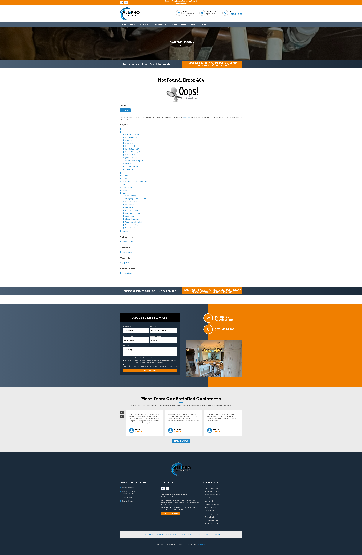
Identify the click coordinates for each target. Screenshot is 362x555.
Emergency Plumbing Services (135, 199)
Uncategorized (128, 242)
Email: (153, 326)
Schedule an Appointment (224, 318)
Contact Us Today (171, 514)
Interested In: (155, 336)
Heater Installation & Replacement (135, 182)
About (125, 129)
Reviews (125, 190)
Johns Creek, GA (131, 158)
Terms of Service (167, 358)
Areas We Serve (128, 132)
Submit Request (149, 370)
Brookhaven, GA (131, 137)
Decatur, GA (129, 143)
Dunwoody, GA (130, 146)
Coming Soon (127, 273)
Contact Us (207, 534)
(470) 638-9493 (235, 14)
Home (125, 184)
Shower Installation (132, 219)
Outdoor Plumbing (132, 210)
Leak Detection (130, 204)
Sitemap (125, 231)
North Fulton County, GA (134, 161)
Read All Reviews (181, 441)
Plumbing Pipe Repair (133, 213)
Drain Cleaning (130, 196)
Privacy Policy (127, 187)
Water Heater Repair (132, 225)
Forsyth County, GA (132, 149)
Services (125, 193)
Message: (126, 345)
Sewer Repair (130, 216)
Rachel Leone (127, 252)
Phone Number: (128, 336)
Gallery (125, 179)
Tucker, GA (129, 169)
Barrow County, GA (132, 134)
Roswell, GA (129, 164)
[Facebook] (121, 2)
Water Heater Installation (134, 222)
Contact (125, 176)
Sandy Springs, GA (131, 166)
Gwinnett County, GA (132, 152)
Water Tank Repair (132, 228)
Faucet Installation (131, 201)
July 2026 (126, 263)
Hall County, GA (130, 155)
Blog (124, 173)
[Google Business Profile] (126, 2)
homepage (186, 117)
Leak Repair (129, 207)
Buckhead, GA (130, 140)
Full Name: (127, 326)
